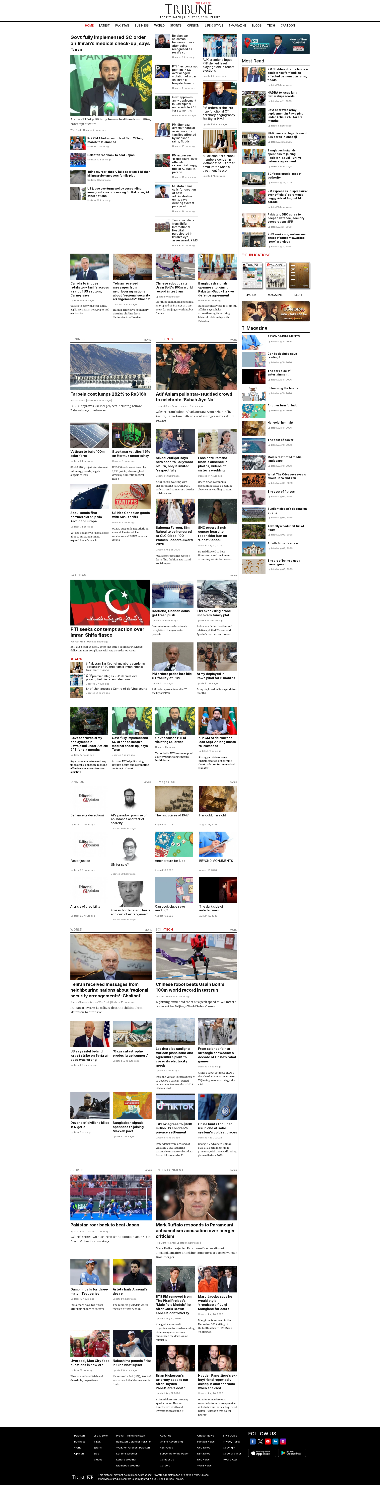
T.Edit (97, 1441)
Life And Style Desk (166, 406)
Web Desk (75, 130)
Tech (271, 25)
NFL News (203, 1459)
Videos (98, 1459)
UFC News (203, 1447)
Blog (96, 1453)
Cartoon (288, 25)
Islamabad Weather (128, 1465)
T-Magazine (237, 25)
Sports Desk (77, 1231)
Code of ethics (232, 1453)
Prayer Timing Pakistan (130, 1435)
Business (142, 25)
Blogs (257, 25)
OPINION (77, 782)
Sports (176, 25)
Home (89, 25)
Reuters (74, 1002)
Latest (104, 25)
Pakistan (122, 25)
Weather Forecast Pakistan (133, 1447)
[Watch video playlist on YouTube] (276, 44)
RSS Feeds (166, 1447)
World (159, 25)
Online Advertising (171, 1441)
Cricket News (205, 1435)
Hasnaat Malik (77, 641)
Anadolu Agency (89, 1002)
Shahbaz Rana (78, 400)
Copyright (229, 1447)
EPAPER (215, 17)
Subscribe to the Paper (174, 1453)
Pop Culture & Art (165, 1242)
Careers (165, 1465)
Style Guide (230, 1435)
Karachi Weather (126, 1453)
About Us (165, 1435)
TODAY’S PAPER (171, 17)
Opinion (193, 25)
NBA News (203, 1453)
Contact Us (167, 1459)
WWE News (204, 1465)
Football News (206, 1441)
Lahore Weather (126, 1459)
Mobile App (230, 1459)
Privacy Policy (231, 1441)
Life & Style (214, 25)
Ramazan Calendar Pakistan (134, 1441)
